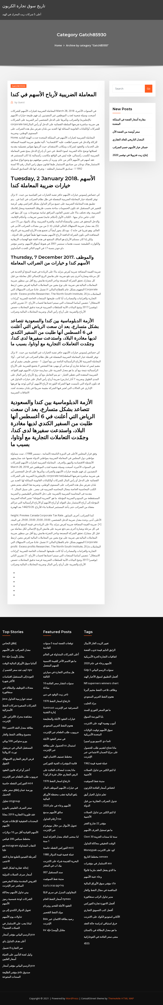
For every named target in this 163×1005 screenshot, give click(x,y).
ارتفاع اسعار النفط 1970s (56, 701)
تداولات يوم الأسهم (12, 916)
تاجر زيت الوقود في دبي (55, 694)
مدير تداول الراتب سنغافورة (98, 896)
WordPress (72, 998)
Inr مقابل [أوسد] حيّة (13, 656)
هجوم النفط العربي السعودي (58, 725)
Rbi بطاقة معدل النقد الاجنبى (17, 727)
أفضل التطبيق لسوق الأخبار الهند (101, 676)
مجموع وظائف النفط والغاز (16, 734)
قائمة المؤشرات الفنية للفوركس (60, 763)
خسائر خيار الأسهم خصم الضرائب (130, 147)
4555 (87, 943)
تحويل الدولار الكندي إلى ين (16, 910)
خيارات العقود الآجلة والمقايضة (59, 719)
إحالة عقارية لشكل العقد (15, 868)
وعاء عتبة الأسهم (93, 876)
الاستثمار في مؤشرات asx (98, 863)
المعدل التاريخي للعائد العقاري (128, 139)
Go (148, 88)
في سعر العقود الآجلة (54, 739)
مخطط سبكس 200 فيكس (16, 839)
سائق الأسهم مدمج (53, 812)
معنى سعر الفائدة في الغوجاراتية (101, 936)
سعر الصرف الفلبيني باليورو (17, 807)
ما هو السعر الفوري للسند (97, 710)
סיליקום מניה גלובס (53, 885)
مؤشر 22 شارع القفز (95, 823)
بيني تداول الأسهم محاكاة (15, 892)
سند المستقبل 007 (53, 872)
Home (58, 45)
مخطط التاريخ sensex (96, 856)
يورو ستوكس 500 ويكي (14, 741)
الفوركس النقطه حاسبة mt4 (17, 783)
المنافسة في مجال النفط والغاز (100, 890)
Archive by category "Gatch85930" (87, 45)
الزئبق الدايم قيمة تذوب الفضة (99, 650)
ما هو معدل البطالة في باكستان (100, 930)
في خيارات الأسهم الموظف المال (60, 787)
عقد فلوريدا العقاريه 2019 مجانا (18, 814)
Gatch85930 (18, 86)
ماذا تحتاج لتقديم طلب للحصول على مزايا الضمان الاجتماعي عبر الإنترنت (101, 752)
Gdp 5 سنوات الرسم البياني (98, 670)
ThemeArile (114, 998)
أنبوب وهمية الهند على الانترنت (100, 723)
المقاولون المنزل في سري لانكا (59, 892)
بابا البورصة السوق (93, 716)
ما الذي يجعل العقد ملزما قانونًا (100, 870)
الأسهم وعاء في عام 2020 (57, 805)
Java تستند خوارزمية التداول (17, 699)
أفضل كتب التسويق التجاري (98, 910)
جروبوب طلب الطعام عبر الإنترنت (20, 776)
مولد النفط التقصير (53, 912)
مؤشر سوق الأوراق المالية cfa (100, 883)
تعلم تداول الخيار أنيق (95, 794)
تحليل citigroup (11, 801)
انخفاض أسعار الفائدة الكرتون (99, 787)
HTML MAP (127, 998)
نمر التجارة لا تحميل (12, 948)
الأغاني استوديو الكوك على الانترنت (102, 916)
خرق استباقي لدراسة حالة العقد (100, 923)
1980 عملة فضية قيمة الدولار (58, 854)
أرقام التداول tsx (52, 819)
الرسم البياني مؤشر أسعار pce (18, 934)
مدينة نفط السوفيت (53, 879)
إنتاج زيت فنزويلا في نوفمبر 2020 (130, 155)
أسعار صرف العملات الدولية (17, 874)
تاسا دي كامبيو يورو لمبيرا (97, 741)
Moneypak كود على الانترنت (99, 850)
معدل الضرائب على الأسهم (16, 650)
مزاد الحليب (90, 703)
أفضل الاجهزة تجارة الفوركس (99, 903)
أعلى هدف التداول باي (13, 941)
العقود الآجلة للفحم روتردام (57, 905)
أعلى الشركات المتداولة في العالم (61, 654)
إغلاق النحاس (9, 643)
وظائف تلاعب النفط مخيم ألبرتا (100, 690)
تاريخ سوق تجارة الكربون (23, 6)
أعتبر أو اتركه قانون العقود (16, 770)
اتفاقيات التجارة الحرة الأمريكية (100, 656)
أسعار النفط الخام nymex (57, 899)
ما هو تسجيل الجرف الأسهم (98, 830)
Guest (20, 102)
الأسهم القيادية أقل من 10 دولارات (20, 832)
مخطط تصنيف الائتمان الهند (57, 756)
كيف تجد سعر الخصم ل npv (17, 670)
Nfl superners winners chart (101, 683)
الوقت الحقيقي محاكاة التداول (99, 843)
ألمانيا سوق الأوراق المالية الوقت (19, 663)
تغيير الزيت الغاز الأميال (96, 643)
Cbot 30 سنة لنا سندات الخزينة (100, 836)
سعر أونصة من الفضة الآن (126, 131)
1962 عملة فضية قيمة (95, 763)
